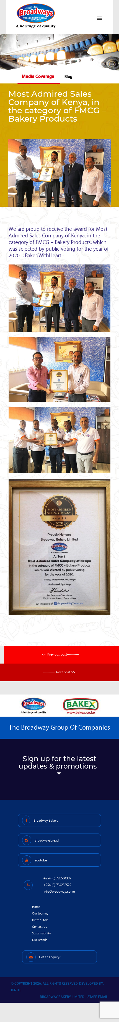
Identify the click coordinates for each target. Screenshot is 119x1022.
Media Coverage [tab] (38, 76)
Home (36, 907)
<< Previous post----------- (60, 654)
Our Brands (39, 940)
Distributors (40, 920)
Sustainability (41, 933)
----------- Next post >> (59, 672)
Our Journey (40, 913)
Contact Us (39, 927)
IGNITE (16, 990)
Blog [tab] (68, 76)
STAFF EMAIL (97, 996)
